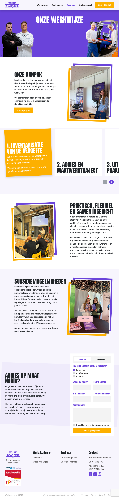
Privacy (93, 495)
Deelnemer (101, 359)
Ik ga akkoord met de (92, 425)
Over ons (71, 5)
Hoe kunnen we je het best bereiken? (90, 366)
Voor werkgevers (69, 457)
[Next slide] (111, 182)
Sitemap (111, 495)
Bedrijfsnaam (99, 382)
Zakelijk (82, 359)
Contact (102, 495)
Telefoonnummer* (101, 393)
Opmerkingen (79, 405)
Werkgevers (42, 5)
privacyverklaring (101, 425)
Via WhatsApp (82, 373)
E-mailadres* (79, 393)
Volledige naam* (80, 382)
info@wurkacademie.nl (100, 457)
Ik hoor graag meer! (92, 430)
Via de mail (80, 376)
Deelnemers (57, 5)
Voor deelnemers (69, 462)
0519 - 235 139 (104, 5)
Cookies (84, 495)
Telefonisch (81, 370)
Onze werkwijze (40, 462)
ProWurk (72, 495)
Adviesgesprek (85, 5)
